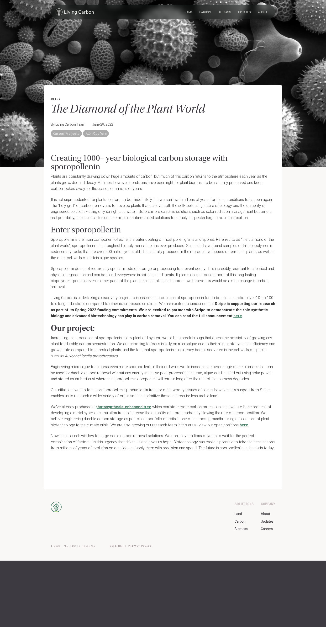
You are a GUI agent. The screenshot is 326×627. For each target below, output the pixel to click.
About (262, 12)
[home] (75, 12)
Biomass (224, 12)
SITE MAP (116, 545)
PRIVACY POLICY (139, 545)
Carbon (205, 12)
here (244, 425)
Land (188, 12)
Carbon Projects (66, 133)
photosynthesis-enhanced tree (123, 407)
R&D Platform (95, 133)
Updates (244, 12)
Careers (267, 529)
